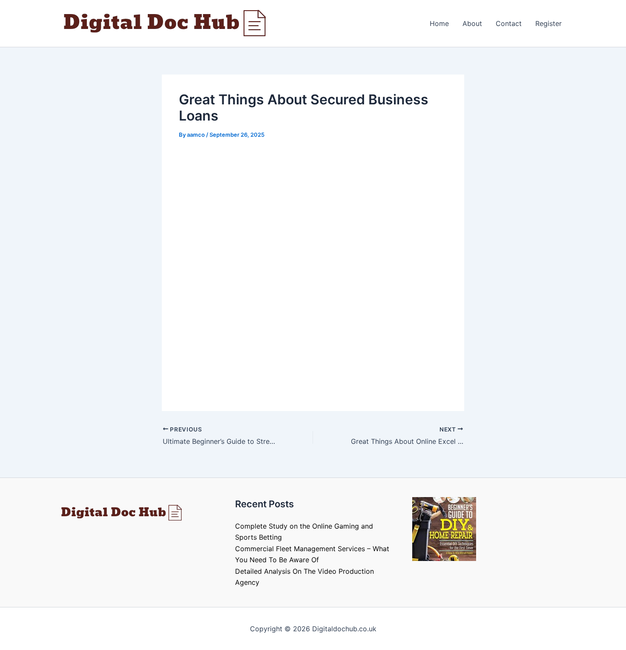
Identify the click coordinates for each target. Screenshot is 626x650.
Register (548, 23)
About (472, 23)
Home (439, 23)
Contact (509, 23)
